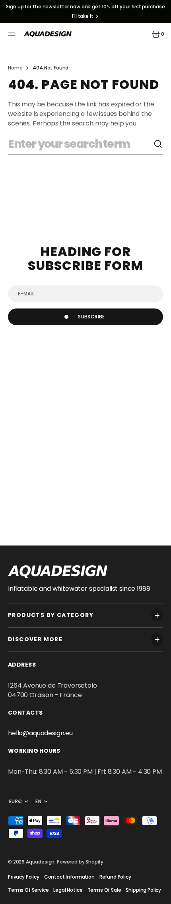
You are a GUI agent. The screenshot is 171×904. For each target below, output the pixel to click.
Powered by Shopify (80, 861)
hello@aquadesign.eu (40, 733)
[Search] (158, 144)
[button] (12, 34)
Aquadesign (40, 861)
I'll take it (82, 16)
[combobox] (81, 144)
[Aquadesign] (48, 34)
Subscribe (91, 316)
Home (15, 67)
